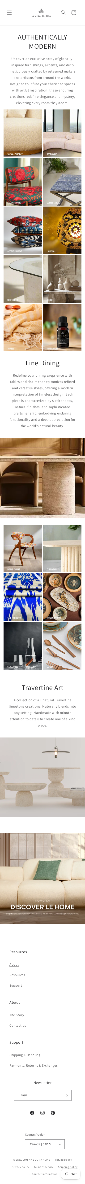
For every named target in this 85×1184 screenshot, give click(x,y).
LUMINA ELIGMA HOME (36, 1159)
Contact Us (17, 1025)
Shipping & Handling (24, 1055)
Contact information (44, 1174)
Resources (17, 975)
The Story (16, 1015)
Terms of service (44, 1167)
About (14, 964)
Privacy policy (20, 1167)
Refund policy (63, 1159)
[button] (9, 12)
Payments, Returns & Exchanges (33, 1065)
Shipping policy (68, 1167)
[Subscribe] (66, 1095)
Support (15, 985)
